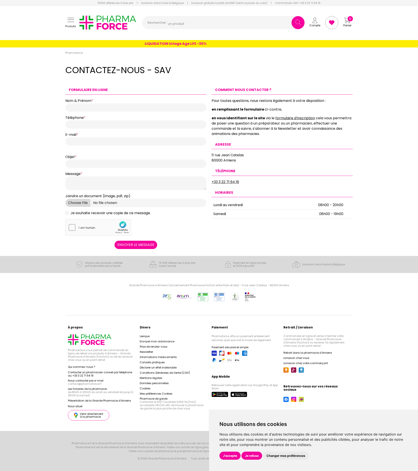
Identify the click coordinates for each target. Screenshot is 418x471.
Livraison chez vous (296, 358)
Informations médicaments (158, 357)
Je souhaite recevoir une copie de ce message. (111, 212)
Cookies (145, 388)
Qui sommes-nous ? (81, 367)
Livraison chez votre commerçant (305, 363)
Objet (70, 156)
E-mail (70, 134)
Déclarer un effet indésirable (158, 367)
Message (73, 173)
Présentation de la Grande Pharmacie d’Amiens (99, 400)
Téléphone (74, 117)
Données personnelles (154, 383)
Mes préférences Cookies (156, 393)
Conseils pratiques (152, 362)
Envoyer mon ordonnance (157, 341)
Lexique (145, 336)
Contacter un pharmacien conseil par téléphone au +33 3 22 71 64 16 (100, 374)
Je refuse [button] (252, 456)
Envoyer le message (135, 244)
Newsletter (146, 351)
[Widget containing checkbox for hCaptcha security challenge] (98, 227)
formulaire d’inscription (295, 118)
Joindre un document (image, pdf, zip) (97, 195)
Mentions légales (151, 378)
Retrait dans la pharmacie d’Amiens (307, 352)
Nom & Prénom (78, 100)
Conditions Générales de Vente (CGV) (165, 372)
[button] (70, 22)
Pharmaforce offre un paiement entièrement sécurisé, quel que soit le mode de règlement (241, 338)
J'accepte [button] (230, 456)
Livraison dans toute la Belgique (162, 3)
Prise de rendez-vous (153, 346)
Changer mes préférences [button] (285, 456)
